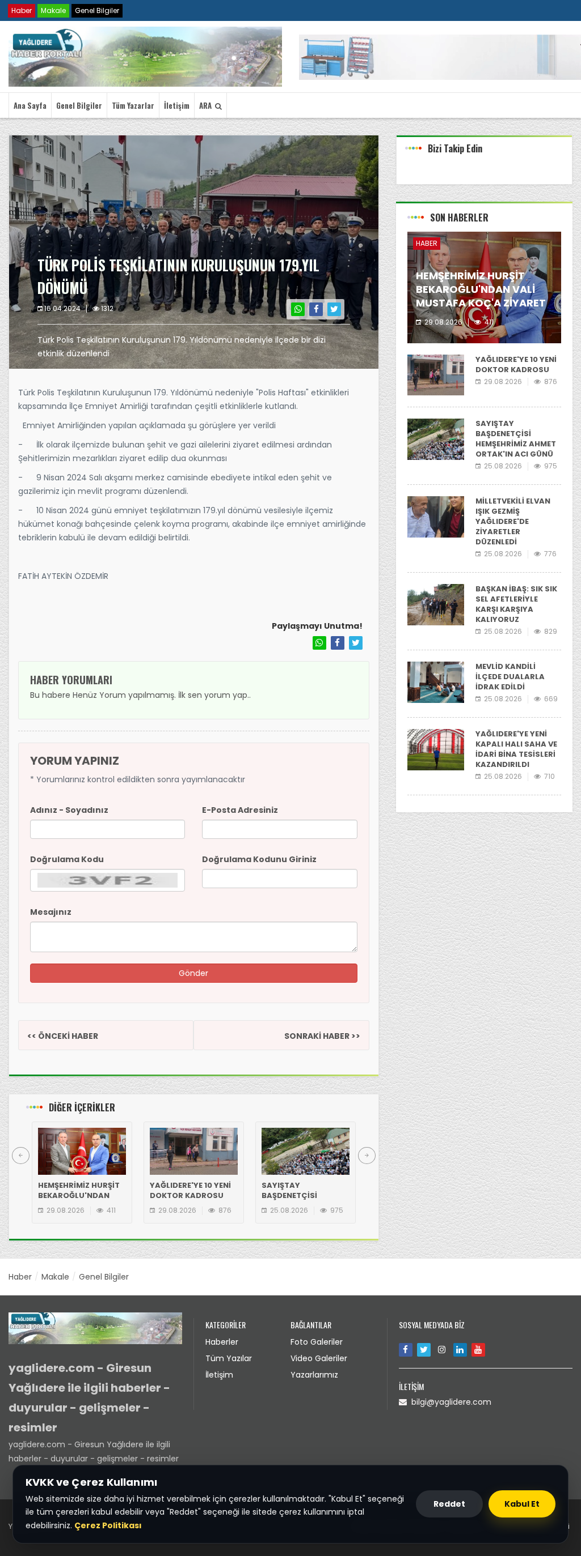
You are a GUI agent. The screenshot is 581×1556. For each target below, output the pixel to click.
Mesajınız (50, 912)
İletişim (177, 105)
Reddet (449, 1504)
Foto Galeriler (316, 1342)
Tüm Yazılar (228, 1358)
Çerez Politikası (108, 1525)
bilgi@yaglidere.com (449, 1402)
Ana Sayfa (30, 105)
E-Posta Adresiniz (240, 810)
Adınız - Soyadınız (69, 810)
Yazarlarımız (314, 1374)
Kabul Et (522, 1504)
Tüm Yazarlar (133, 105)
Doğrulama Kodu (67, 859)
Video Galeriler (318, 1358)
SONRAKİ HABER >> (322, 1036)
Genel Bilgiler (97, 10)
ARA (207, 105)
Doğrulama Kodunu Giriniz (259, 859)
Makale (53, 10)
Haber (21, 10)
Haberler (221, 1342)
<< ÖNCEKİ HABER (62, 1036)
